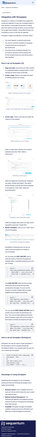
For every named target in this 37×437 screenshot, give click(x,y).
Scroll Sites (25, 434)
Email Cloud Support (6, 429)
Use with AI (7, 12)
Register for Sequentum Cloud (8, 431)
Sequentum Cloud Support (7, 427)
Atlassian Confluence (6, 435)
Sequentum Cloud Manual (12, 7)
